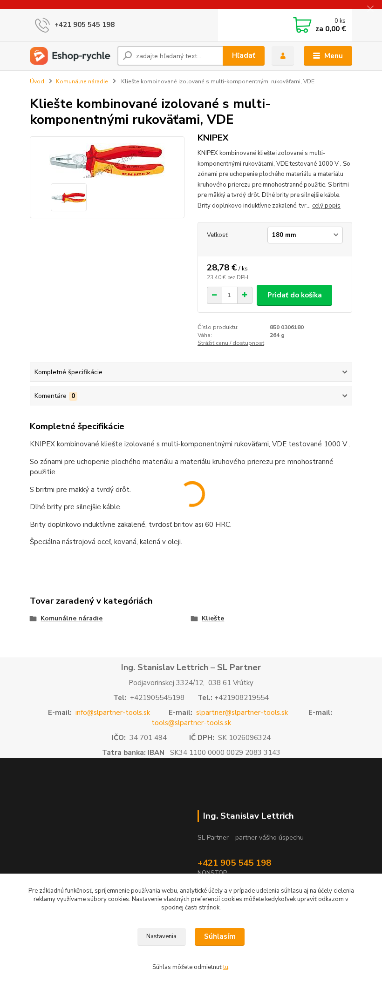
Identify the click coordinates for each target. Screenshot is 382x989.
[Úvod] (70, 56)
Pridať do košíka (294, 295)
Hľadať (243, 55)
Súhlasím (220, 936)
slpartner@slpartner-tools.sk (242, 712)
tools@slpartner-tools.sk (191, 722)
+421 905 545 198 (85, 24)
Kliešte (213, 618)
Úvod (37, 81)
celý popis (326, 206)
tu (225, 967)
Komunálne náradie (82, 81)
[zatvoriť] (370, 9)
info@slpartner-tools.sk (112, 712)
